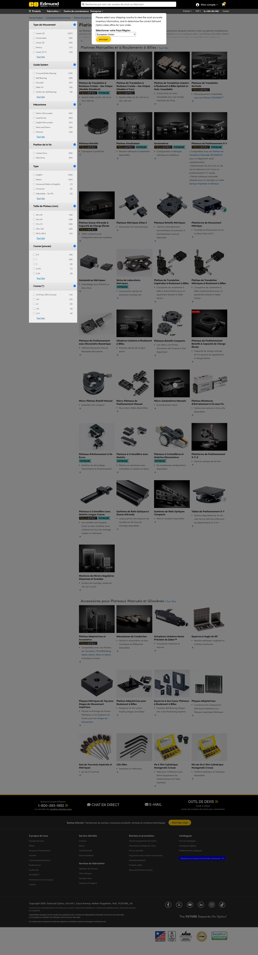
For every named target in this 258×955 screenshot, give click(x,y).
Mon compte (208, 5)
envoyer (103, 39)
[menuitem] (40, 11)
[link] (225, 2)
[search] (128, 4)
